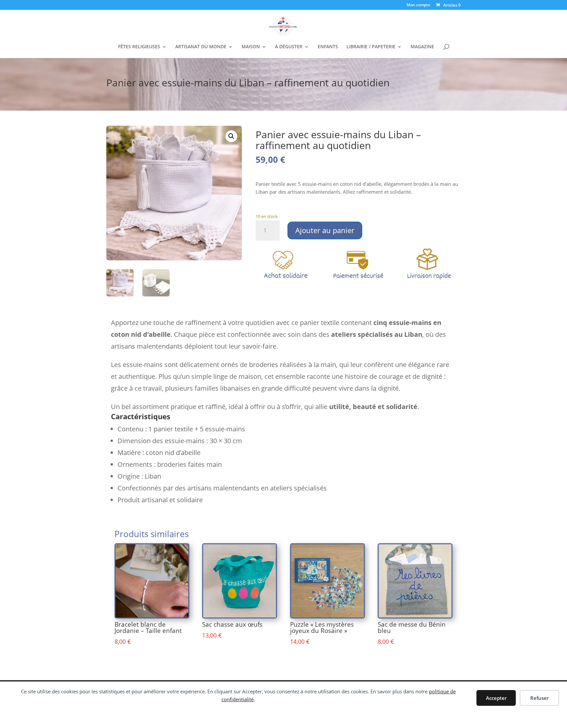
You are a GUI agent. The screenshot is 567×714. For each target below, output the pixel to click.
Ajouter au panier (324, 230)
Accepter (496, 698)
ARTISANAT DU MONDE (200, 47)
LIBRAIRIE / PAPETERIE (370, 47)
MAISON (251, 47)
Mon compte (418, 5)
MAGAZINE (422, 47)
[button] (231, 136)
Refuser (539, 698)
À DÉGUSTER (289, 47)
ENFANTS (328, 47)
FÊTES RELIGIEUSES (139, 47)
